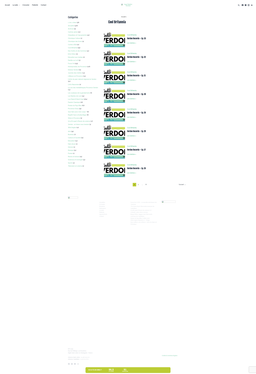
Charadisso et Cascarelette (77, 35)
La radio (15, 5)
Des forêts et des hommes (77, 51)
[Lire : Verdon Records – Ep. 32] (114, 58)
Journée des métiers (75, 73)
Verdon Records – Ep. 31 (136, 75)
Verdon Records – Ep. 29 (136, 112)
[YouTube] (249, 5)
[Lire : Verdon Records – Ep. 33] (114, 39)
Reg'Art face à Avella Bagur (77, 115)
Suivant (182, 184)
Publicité (35, 5)
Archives (71, 29)
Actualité (71, 25)
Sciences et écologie (75, 159)
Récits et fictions (73, 156)
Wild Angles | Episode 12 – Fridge (140, 220)
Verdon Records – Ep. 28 (136, 131)
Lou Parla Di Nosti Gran (76, 99)
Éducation (71, 141)
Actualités (102, 202)
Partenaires (102, 208)
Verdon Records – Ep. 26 (136, 168)
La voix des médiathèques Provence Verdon (83, 87)
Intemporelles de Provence (77, 66)
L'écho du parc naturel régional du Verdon (82, 79)
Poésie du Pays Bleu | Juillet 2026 (140, 218)
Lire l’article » (131, 43)
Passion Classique (74, 102)
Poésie (70, 153)
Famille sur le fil (73, 60)
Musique (71, 150)
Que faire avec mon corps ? (77, 112)
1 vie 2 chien (72, 22)
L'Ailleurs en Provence (75, 76)
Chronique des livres (75, 41)
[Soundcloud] (251, 5)
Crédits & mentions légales (169, 355)
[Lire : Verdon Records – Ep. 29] (114, 113)
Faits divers (72, 144)
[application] (19, 5)
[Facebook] (243, 5)
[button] (239, 5)
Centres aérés (73, 32)
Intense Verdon (73, 70)
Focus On (71, 63)
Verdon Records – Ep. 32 (136, 57)
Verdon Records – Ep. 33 (136, 38)
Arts (69, 131)
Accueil (7, 5)
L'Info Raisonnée (73, 84)
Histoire (70, 147)
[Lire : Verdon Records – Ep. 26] (114, 169)
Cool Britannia (72, 47)
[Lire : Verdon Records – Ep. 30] (114, 95)
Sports (70, 163)
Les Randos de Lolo (74, 96)
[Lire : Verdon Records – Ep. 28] (114, 132)
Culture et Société (74, 137)
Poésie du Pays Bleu (75, 105)
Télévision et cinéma (75, 166)
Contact (43, 5)
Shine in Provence (74, 118)
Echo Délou (72, 54)
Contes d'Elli (72, 44)
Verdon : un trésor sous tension (78, 124)
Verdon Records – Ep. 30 (136, 94)
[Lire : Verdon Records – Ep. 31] (114, 76)
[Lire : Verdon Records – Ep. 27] (114, 151)
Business (71, 134)
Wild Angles (72, 127)
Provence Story (73, 108)
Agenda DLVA (103, 214)
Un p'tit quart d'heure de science (79, 121)
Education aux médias (75, 57)
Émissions (102, 206)
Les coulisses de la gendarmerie (79, 93)
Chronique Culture (74, 38)
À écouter (26, 5)
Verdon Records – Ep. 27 (136, 149)
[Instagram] (245, 5)
